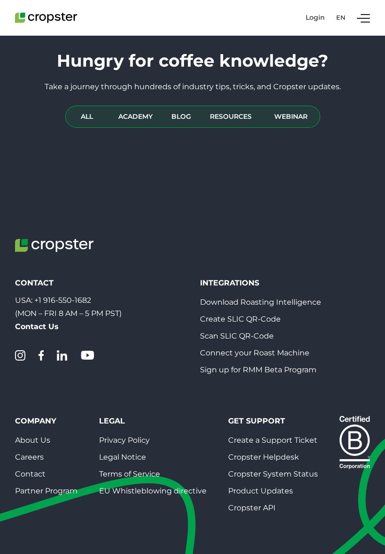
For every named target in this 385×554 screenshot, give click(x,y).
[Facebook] (41, 355)
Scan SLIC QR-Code (237, 335)
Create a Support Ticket (272, 440)
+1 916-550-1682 (62, 300)
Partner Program (46, 490)
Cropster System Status (273, 473)
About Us (32, 440)
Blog (181, 116)
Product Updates (260, 490)
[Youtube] (87, 355)
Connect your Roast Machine (254, 352)
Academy (135, 116)
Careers (29, 457)
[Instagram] (20, 355)
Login (315, 18)
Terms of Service (129, 473)
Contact (30, 473)
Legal (112, 420)
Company (35, 420)
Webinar (291, 116)
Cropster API (252, 507)
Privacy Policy (124, 440)
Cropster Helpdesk (263, 457)
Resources (231, 116)
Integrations (229, 282)
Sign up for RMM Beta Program (258, 369)
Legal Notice (122, 457)
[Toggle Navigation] (363, 18)
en (341, 17)
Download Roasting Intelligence (260, 302)
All (87, 116)
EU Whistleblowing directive (153, 490)
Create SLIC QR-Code (240, 319)
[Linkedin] (62, 355)
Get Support (256, 420)
